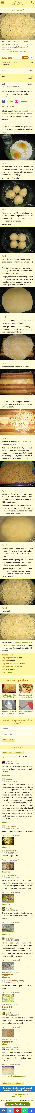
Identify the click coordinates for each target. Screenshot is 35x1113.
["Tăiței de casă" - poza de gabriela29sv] (9, 966)
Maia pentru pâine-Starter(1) (26, 712)
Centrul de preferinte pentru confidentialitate (17, 1095)
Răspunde (6, 776)
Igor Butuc (31, 1100)
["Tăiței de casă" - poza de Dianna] (9, 998)
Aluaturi (11, 672)
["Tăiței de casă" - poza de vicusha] (9, 1033)
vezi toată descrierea (17, 51)
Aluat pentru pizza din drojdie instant (9, 712)
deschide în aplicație (15, 1104)
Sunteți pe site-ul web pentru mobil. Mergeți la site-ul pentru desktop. (17, 1089)
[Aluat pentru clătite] (9, 688)
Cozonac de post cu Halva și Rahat (25, 696)
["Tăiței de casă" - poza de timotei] (9, 928)
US (31, 58)
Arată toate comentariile (18, 1076)
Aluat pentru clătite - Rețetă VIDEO (9, 696)
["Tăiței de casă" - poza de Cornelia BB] (9, 841)
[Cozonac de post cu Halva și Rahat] (26, 688)
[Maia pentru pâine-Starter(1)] (26, 705)
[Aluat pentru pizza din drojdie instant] (9, 705)
